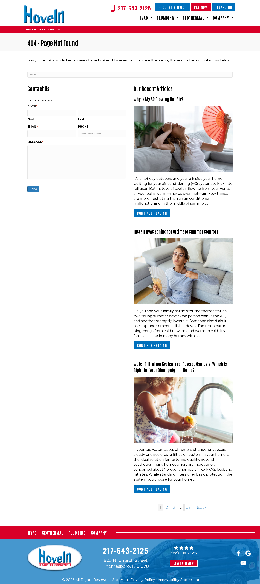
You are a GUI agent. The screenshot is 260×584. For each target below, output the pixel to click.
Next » (200, 507)
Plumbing (165, 17)
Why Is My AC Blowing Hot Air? (158, 99)
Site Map (120, 580)
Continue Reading (154, 212)
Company (221, 17)
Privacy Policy (143, 580)
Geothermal (193, 17)
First (30, 119)
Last (81, 119)
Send (33, 189)
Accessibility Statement (179, 580)
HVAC (143, 17)
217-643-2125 (125, 550)
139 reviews (189, 552)
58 (188, 507)
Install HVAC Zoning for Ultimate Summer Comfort (176, 231)
